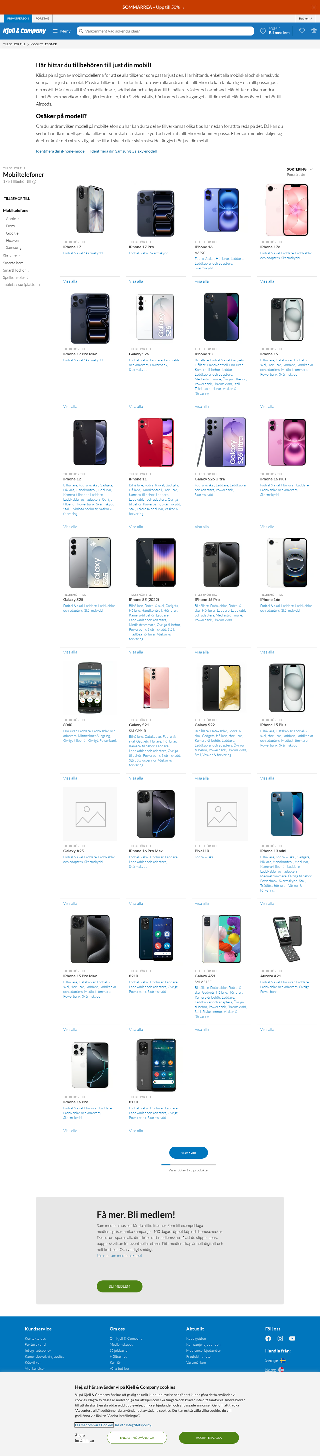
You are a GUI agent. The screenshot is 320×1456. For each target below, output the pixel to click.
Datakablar (284, 360)
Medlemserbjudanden (204, 1350)
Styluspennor (146, 760)
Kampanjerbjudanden (203, 1344)
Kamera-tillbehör (207, 369)
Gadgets (237, 360)
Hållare (200, 365)
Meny (65, 31)
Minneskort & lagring (94, 736)
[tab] (18, 19)
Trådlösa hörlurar (208, 388)
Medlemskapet (121, 1344)
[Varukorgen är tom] (314, 31)
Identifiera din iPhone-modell (61, 151)
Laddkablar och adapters (213, 263)
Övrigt (93, 740)
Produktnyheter (199, 1356)
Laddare (237, 258)
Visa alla (70, 281)
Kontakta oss (35, 1338)
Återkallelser (35, 1368)
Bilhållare (202, 360)
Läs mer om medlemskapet (119, 1255)
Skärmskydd (93, 253)
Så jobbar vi (119, 1350)
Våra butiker (120, 1368)
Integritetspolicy (38, 1350)
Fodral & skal (73, 253)
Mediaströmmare (208, 379)
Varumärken (196, 1362)
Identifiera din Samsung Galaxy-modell (123, 151)
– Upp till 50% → (154, 7)
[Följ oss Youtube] (292, 1338)
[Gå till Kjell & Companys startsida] (26, 31)
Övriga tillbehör (234, 379)
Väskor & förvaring (216, 755)
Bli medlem (119, 1286)
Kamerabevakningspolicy (44, 1356)
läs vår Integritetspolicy (133, 1425)
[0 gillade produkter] (302, 31)
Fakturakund (35, 1344)
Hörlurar (222, 258)
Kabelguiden (196, 1338)
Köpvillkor (33, 1362)
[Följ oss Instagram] (280, 1338)
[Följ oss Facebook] (268, 1338)
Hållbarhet (118, 1356)
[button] (34, 182)
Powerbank (158, 365)
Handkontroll (217, 365)
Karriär (116, 1362)
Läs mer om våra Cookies (94, 1425)
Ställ (237, 384)
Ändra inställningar (84, 1437)
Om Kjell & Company (126, 1338)
